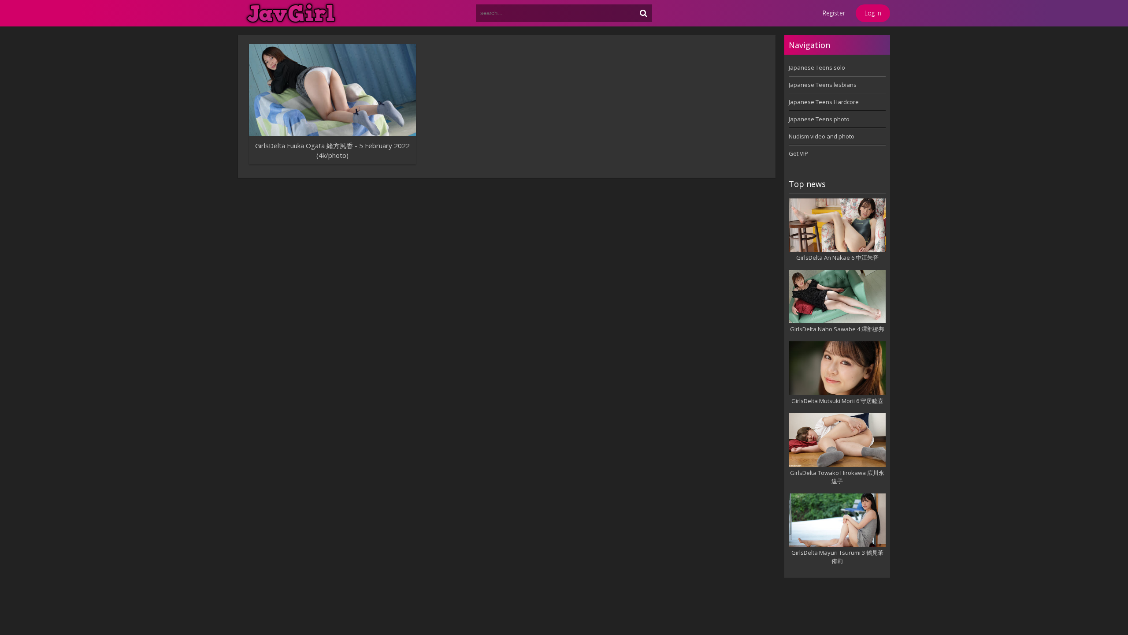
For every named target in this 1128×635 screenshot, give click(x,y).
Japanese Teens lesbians (823, 85)
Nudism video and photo (821, 136)
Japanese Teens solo (817, 67)
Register (834, 13)
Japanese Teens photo (819, 119)
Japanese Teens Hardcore (824, 102)
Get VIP (798, 153)
